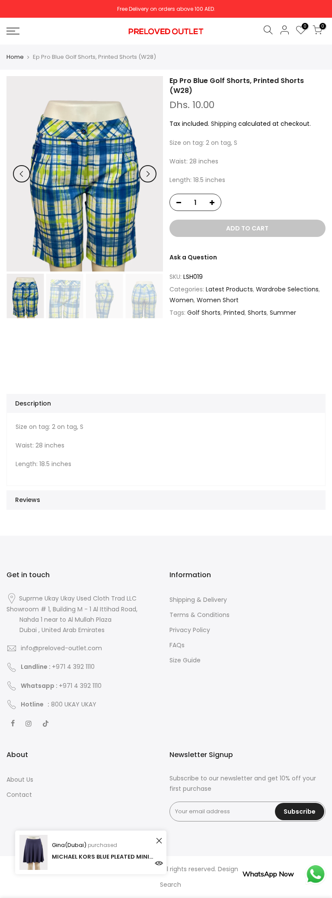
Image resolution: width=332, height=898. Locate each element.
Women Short (218, 300)
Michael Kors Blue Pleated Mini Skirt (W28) (102, 857)
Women (181, 300)
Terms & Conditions (199, 614)
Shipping (223, 123)
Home (15, 57)
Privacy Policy (189, 630)
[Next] (147, 173)
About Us (19, 779)
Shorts (257, 312)
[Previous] (21, 173)
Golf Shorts (203, 312)
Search (170, 884)
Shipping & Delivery (198, 599)
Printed (234, 312)
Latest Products (229, 289)
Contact (19, 794)
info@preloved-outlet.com (61, 648)
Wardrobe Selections (287, 289)
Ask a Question (193, 257)
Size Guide (185, 660)
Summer (283, 312)
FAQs (177, 645)
